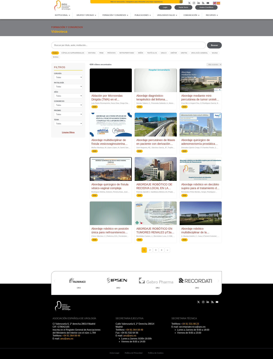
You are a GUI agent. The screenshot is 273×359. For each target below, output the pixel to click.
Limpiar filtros (68, 132)
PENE (101, 53)
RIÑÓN (140, 53)
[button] (54, 281)
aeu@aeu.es (66, 338)
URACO (164, 53)
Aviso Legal (114, 353)
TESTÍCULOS (152, 53)
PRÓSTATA (111, 53)
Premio (57, 110)
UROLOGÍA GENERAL (199, 53)
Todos (55, 53)
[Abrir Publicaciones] (150, 15)
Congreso (59, 101)
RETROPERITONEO (126, 53)
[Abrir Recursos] (217, 15)
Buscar (214, 45)
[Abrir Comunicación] (199, 15)
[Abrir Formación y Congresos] (127, 15)
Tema (56, 119)
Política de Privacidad (133, 353)
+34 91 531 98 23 (190, 324)
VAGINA (215, 53)
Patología (59, 82)
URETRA (184, 53)
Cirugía (58, 73)
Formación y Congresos (67, 27)
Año (56, 92)
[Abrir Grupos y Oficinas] (95, 15)
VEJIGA (55, 57)
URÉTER (173, 53)
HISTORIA (92, 53)
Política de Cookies (156, 353)
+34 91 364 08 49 (71, 335)
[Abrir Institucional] (69, 15)
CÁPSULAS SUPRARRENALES (72, 53)
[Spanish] (218, 3)
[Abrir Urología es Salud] (176, 15)
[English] (215, 3)
